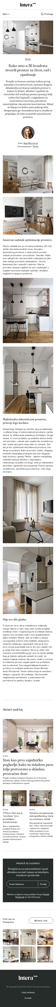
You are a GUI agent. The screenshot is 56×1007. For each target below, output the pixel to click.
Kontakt (28, 998)
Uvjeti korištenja (28, 992)
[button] (6, 14)
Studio (5, 756)
